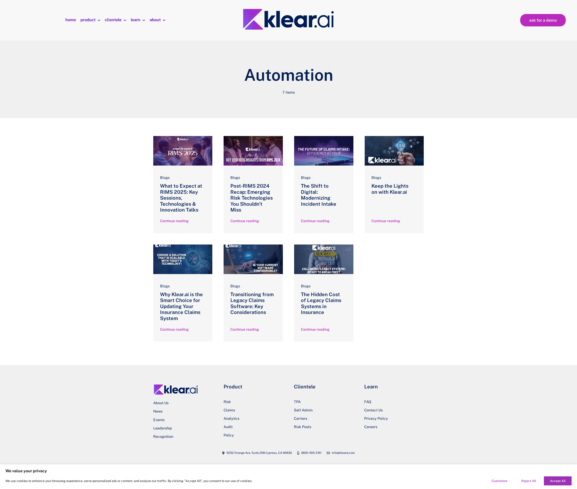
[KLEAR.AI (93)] (394, 138)
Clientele (305, 387)
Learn (371, 387)
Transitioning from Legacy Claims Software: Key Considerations (252, 303)
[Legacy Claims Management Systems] (323, 246)
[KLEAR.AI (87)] (183, 246)
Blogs (165, 177)
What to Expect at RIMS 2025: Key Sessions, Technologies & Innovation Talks (181, 198)
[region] (288, 476)
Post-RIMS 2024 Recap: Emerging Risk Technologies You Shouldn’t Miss (251, 198)
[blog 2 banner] (183, 138)
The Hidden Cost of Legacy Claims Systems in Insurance (321, 303)
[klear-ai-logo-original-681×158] (288, 9)
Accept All (558, 481)
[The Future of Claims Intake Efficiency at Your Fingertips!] (323, 138)
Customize (499, 481)
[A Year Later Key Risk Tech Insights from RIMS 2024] (253, 138)
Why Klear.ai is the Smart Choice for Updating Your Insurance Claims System (181, 306)
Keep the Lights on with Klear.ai (389, 189)
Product (233, 387)
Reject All (528, 481)
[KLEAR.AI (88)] (253, 246)
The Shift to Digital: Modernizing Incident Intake (318, 195)
